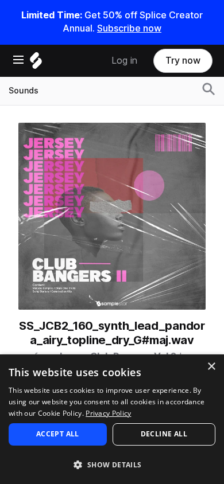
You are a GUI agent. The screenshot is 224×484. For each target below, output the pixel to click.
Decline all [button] (164, 434)
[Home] (36, 63)
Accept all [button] (57, 434)
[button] (112, 464)
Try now (182, 60)
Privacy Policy (108, 413)
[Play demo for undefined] (112, 216)
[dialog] (112, 419)
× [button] (211, 366)
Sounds (23, 90)
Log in (124, 60)
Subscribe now (129, 28)
